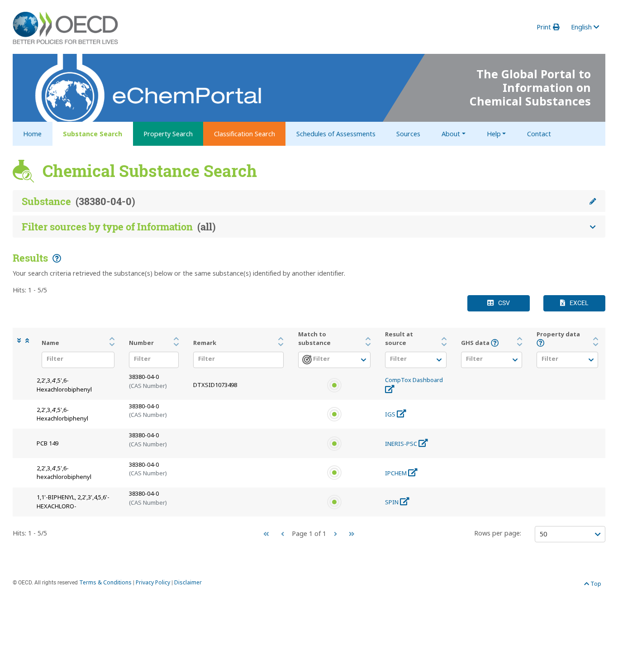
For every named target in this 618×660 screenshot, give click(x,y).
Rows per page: (497, 533)
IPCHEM (396, 473)
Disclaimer (188, 582)
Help (494, 133)
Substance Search (92, 133)
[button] (21, 341)
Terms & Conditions (105, 582)
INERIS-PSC (401, 444)
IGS (391, 414)
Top (595, 584)
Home (32, 133)
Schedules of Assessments (336, 133)
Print (545, 27)
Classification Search (244, 133)
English (582, 27)
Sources (408, 133)
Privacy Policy (153, 582)
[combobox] (76, 361)
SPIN (392, 502)
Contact (539, 133)
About (451, 133)
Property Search (168, 133)
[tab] (309, 201)
